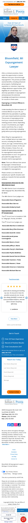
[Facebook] (8, 424)
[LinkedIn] (12, 424)
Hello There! (22, 514)
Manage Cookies (17, 474)
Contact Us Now (14, 392)
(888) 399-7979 (13, 414)
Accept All (8, 514)
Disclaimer (14, 452)
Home (4, 18)
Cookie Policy (7, 474)
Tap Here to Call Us (14, 4)
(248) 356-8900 (11, 416)
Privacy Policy (14, 454)
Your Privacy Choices (12, 471)
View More (14, 319)
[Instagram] (15, 424)
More (23, 18)
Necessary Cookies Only (8, 518)
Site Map (14, 456)
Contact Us (14, 18)
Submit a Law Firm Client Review (14, 324)
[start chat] (23, 519)
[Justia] (19, 424)
